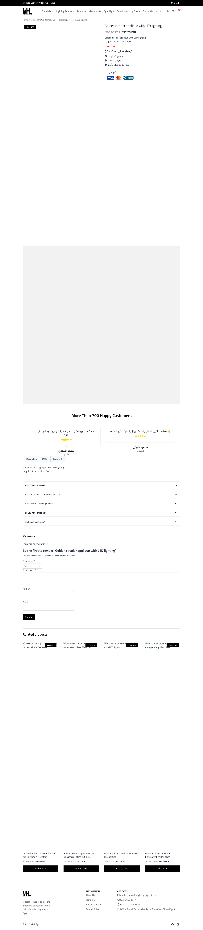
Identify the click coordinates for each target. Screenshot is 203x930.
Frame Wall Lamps (152, 11)
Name (26, 589)
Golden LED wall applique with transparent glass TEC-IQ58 (79, 855)
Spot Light (109, 11)
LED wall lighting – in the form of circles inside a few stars (39, 855)
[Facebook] (172, 924)
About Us (90, 895)
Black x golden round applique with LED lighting (121, 855)
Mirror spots (95, 11)
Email (26, 602)
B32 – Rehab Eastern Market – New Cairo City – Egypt (147, 909)
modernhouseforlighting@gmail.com (138, 895)
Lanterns (81, 11)
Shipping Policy (93, 904)
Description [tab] (31, 459)
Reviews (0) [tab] (58, 459)
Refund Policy (92, 909)
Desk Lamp (122, 11)
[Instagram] (178, 924)
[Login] (167, 11)
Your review (29, 570)
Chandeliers (47, 11)
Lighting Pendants (65, 11)
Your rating (29, 561)
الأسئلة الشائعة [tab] (44, 459)
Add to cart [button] (40, 868)
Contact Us (91, 900)
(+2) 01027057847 (130, 904)
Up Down (135, 11)
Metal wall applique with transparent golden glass (157, 855)
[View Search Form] (173, 11)
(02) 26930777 (128, 900)
